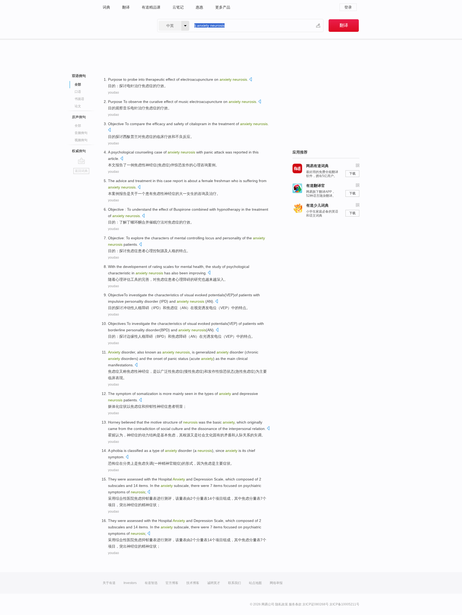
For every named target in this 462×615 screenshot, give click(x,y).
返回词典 (81, 171)
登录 (348, 7)
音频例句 (81, 133)
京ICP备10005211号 (344, 604)
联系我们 (234, 583)
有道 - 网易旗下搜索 (125, 25)
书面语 (79, 99)
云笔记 (178, 7)
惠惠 (199, 7)
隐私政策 (281, 604)
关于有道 (109, 583)
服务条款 (295, 604)
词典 (106, 7)
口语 (78, 92)
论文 (78, 106)
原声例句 (79, 117)
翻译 (126, 7)
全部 (78, 126)
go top (81, 160)
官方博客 (171, 583)
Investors (130, 583)
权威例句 (79, 151)
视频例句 (81, 140)
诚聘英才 (213, 583)
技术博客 (192, 583)
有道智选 (151, 583)
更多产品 (222, 7)
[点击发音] (250, 80)
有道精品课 (151, 7)
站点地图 (255, 583)
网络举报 (276, 583)
